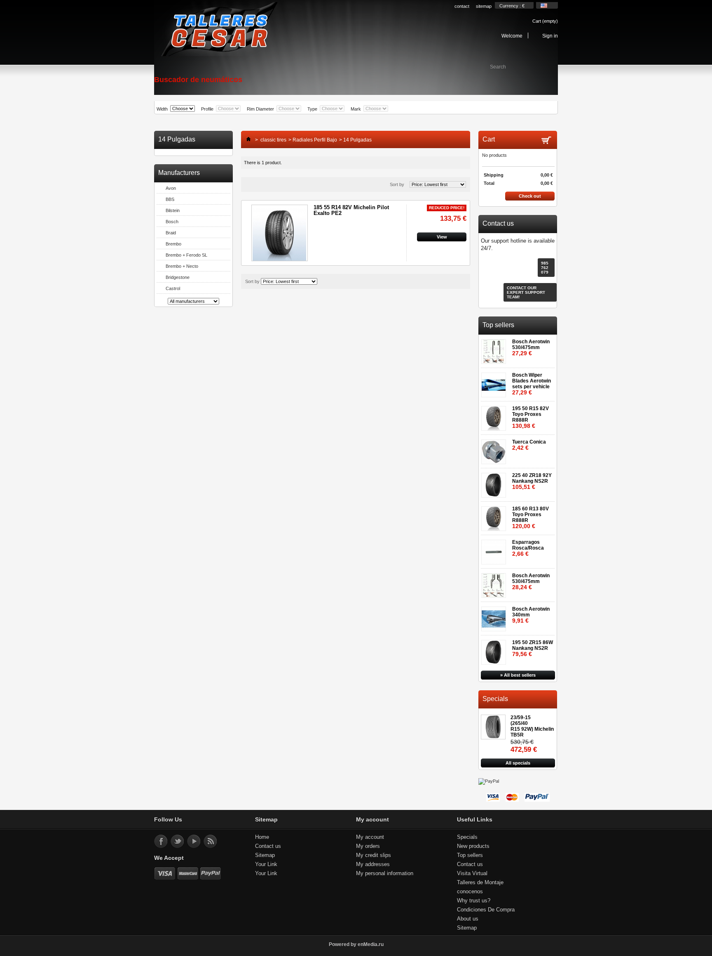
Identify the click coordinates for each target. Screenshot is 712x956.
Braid (171, 232)
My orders (368, 846)
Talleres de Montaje (480, 882)
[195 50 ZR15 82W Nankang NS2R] (495, 650)
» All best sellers (518, 675)
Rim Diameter (260, 108)
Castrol (173, 288)
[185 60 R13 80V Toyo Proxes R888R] (495, 516)
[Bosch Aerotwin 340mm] (495, 616)
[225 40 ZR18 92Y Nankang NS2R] (495, 482)
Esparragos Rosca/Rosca (528, 548)
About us (467, 919)
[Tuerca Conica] (495, 449)
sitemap (484, 6)
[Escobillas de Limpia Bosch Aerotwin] (495, 382)
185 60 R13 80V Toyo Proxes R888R (530, 517)
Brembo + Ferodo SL (186, 255)
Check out (530, 196)
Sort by (397, 184)
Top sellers (498, 324)
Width (162, 108)
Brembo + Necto (182, 266)
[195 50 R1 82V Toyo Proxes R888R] (495, 416)
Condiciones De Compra (486, 909)
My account (370, 837)
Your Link (266, 864)
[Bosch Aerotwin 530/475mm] (495, 349)
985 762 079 (544, 267)
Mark (356, 108)
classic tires (273, 140)
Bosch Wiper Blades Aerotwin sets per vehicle (531, 384)
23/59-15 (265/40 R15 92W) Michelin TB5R (532, 726)
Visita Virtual (472, 873)
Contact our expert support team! (526, 292)
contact (461, 6)
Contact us (268, 846)
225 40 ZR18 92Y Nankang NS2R (532, 481)
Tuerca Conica (529, 445)
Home (262, 837)
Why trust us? (473, 900)
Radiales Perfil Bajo (315, 140)
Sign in (550, 35)
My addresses (373, 864)
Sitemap (265, 855)
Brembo (173, 243)
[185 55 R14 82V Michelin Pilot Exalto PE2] (279, 233)
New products (473, 846)
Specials (495, 698)
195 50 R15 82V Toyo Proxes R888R (530, 417)
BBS (170, 199)
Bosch (172, 221)
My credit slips (373, 855)
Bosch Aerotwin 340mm (531, 615)
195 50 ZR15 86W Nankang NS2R (532, 648)
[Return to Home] (246, 140)
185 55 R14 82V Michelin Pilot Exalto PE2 (351, 210)
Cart (545, 21)
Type (312, 108)
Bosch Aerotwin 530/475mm (531, 347)
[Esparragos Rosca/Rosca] (495, 549)
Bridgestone (178, 277)
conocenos (470, 891)
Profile (207, 108)
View (442, 236)
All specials (518, 762)
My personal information (384, 873)
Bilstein (173, 210)
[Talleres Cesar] (218, 29)
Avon (171, 188)
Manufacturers (179, 172)
